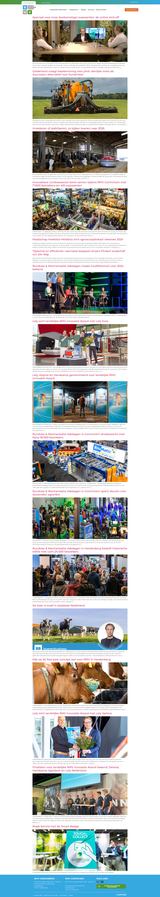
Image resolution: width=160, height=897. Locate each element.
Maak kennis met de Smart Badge (55, 826)
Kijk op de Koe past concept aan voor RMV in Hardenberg (71, 659)
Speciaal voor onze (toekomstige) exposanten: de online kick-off (75, 17)
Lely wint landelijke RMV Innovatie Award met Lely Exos (70, 321)
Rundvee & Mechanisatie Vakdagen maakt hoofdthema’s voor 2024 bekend (78, 267)
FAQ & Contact (101, 9)
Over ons (91, 9)
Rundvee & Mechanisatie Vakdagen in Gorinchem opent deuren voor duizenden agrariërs (79, 493)
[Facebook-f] (97, 882)
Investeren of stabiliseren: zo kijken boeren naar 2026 (68, 128)
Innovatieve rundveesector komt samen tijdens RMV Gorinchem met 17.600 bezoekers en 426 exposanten (79, 184)
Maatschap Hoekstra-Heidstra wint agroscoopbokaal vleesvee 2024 (77, 239)
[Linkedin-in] (100, 882)
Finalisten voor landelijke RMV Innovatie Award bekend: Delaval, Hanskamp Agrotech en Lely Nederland (75, 769)
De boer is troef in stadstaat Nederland (58, 605)
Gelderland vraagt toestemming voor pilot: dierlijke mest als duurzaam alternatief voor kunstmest (73, 73)
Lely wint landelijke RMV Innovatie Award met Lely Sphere (72, 713)
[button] (131, 9)
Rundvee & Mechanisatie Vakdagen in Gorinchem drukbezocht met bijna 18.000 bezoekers (78, 435)
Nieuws (83, 9)
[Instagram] (102, 882)
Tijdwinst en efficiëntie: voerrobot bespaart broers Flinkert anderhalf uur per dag (78, 252)
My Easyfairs (133, 2)
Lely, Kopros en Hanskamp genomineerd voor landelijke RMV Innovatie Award (74, 376)
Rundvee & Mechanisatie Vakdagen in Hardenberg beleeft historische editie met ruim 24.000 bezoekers (79, 550)
